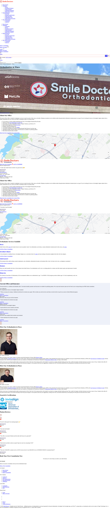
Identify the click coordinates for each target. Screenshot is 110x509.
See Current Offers (16, 132)
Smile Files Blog (8, 16)
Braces (6, 7)
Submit (16, 62)
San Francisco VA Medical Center (97, 358)
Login (1, 49)
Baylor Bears (17, 125)
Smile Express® (8, 9)
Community (7, 20)
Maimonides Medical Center (51, 359)
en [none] (106, 55)
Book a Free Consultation (5, 465)
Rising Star (3, 273)
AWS (106, 158)
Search (1, 62)
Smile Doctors (6, 506)
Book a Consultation (4, 45)
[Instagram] (3, 497)
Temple (18, 127)
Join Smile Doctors (6, 480)
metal (10, 247)
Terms (4, 502)
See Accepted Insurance (5, 112)
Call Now (2, 249)
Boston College (39, 357)
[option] (109, 56)
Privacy (4, 501)
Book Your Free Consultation (6, 132)
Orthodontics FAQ (9, 17)
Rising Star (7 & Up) (9, 11)
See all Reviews (3, 172)
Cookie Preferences (6, 504)
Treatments (5, 5)
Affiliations (5, 481)
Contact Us (5, 476)
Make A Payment (6, 493)
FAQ (4, 488)
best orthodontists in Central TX (15, 122)
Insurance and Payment (9, 15)
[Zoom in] (108, 152)
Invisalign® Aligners (9, 8)
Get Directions (3, 175)
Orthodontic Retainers (9, 10)
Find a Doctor (5, 4)
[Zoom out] (108, 154)
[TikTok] (3, 499)
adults (65, 247)
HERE (109, 158)
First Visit (7, 13)
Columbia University (12, 358)
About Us (7, 22)
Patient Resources (6, 12)
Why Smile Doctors (7, 19)
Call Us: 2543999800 (18, 164)
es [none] (108, 55)
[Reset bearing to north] (108, 156)
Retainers (2, 266)
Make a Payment (3, 47)
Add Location (8, 57)
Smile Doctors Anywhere (10, 18)
